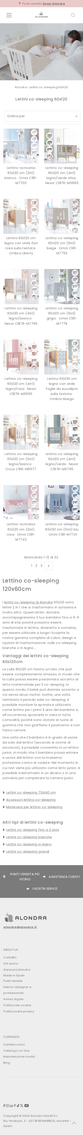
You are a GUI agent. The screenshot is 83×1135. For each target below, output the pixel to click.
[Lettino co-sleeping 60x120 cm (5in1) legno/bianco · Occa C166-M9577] (21, 432)
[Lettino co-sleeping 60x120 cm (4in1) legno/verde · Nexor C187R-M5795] (62, 432)
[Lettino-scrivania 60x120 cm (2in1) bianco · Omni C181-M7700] (21, 146)
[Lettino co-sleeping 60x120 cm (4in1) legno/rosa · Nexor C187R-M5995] (21, 357)
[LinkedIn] (11, 1106)
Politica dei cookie (17, 1005)
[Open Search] (73, 15)
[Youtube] (26, 1106)
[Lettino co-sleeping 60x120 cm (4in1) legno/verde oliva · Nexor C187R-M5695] (62, 146)
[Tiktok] (18, 1106)
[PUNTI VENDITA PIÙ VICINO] (4, 877)
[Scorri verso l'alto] (74, 1123)
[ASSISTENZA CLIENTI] (44, 877)
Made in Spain (14, 975)
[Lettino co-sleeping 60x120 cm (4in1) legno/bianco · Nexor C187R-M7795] (21, 286)
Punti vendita (13, 981)
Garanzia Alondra (16, 970)
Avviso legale (13, 999)
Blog (6, 1063)
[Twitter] (21, 1106)
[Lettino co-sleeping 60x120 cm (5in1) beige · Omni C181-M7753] (62, 216)
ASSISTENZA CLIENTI (64, 877)
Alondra (21, 87)
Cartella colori (14, 1044)
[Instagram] (7, 1106)
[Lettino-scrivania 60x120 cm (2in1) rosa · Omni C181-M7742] (21, 502)
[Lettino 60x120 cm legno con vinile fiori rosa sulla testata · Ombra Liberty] (21, 216)
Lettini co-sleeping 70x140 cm (31, 792)
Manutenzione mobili (19, 1056)
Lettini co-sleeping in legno (29, 844)
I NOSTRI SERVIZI (45, 888)
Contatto (10, 957)
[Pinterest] (15, 1106)
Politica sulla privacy (18, 1011)
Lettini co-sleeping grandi (27, 851)
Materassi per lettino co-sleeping (34, 807)
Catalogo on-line (16, 1051)
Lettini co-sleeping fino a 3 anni (32, 830)
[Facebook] (4, 1106)
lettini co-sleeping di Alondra (28, 602)
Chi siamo (10, 963)
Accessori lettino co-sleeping (31, 800)
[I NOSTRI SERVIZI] (28, 889)
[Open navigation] (12, 15)
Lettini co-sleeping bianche (29, 837)
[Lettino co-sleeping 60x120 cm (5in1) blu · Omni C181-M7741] (62, 502)
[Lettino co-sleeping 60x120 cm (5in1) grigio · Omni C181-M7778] (62, 286)
